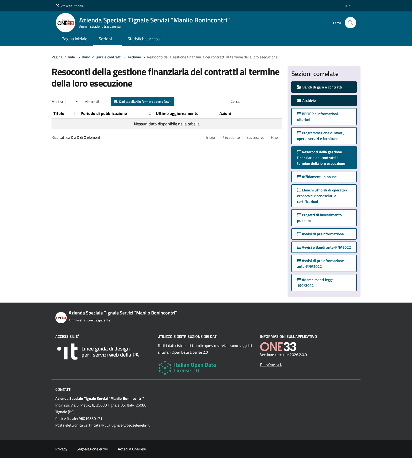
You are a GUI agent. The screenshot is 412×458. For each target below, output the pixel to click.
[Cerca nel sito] (350, 22)
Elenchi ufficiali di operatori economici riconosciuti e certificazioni (322, 195)
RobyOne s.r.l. (271, 364)
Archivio (134, 57)
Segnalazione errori (92, 449)
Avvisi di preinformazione (322, 234)
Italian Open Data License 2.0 (184, 352)
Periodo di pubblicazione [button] (104, 113)
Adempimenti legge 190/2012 (315, 282)
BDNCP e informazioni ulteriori (317, 116)
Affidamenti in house (319, 177)
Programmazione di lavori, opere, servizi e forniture (320, 135)
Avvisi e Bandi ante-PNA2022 (326, 247)
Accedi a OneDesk (132, 449)
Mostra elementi (75, 101)
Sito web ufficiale (71, 5)
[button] (348, 5)
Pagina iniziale (63, 57)
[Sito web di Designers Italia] (103, 351)
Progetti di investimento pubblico (319, 217)
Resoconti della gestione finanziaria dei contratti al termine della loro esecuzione (325, 157)
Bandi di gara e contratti (102, 57)
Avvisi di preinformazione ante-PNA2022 (320, 263)
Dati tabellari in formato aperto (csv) (144, 101)
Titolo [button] (58, 113)
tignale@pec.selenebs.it (130, 425)
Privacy (61, 449)
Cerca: (235, 101)
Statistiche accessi (144, 39)
